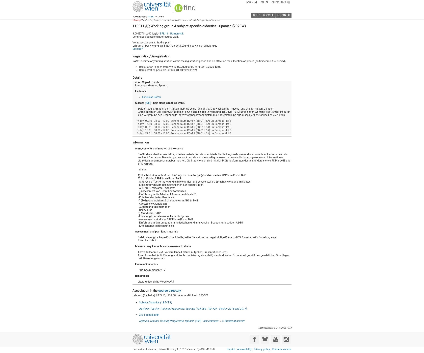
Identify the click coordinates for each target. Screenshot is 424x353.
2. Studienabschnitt (233, 320)
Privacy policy (262, 349)
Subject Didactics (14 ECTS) (155, 302)
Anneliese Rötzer (151, 97)
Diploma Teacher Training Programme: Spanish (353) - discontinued (178, 320)
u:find (151, 16)
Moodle (136, 48)
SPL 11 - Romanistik (172, 33)
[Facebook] (254, 339)
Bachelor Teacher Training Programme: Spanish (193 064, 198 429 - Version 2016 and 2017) (193, 308)
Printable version (282, 349)
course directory (169, 290)
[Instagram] (286, 339)
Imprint (231, 349)
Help (256, 15)
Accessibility (244, 349)
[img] (185, 9)
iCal (148, 102)
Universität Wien (143, 2)
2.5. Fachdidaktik (149, 314)
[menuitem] (264, 2)
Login (249, 2)
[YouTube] (275, 339)
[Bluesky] (265, 339)
